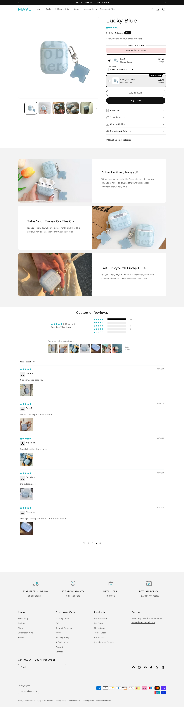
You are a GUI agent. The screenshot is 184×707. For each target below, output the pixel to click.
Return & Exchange (64, 628)
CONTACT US (111, 596)
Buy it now (136, 100)
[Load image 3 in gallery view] (44, 108)
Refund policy (48, 701)
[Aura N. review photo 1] (26, 424)
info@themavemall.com (143, 622)
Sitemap (21, 637)
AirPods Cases (100, 633)
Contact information (103, 701)
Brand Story (23, 618)
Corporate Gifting (25, 633)
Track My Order (62, 618)
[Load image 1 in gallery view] (31, 108)
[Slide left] (21, 108)
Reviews (21, 623)
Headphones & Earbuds (104, 642)
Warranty (60, 647)
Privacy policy (61, 701)
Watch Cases (99, 637)
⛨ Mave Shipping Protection (118, 139)
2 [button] (88, 543)
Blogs (20, 628)
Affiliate (59, 633)
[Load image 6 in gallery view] (86, 108)
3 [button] (92, 543)
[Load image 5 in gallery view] (72, 108)
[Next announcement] (165, 2)
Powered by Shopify (34, 701)
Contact (59, 651)
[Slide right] (96, 108)
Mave (25, 701)
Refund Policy (62, 642)
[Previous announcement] (19, 2)
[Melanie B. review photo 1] (26, 459)
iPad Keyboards (100, 618)
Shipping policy (88, 701)
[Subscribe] (63, 667)
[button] (62, 9)
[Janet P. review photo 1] (26, 390)
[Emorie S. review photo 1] (26, 494)
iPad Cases (98, 623)
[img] (25, 369)
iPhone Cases (99, 628)
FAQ (57, 623)
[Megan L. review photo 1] (26, 528)
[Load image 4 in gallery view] (58, 108)
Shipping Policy (62, 637)
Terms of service (74, 701)
